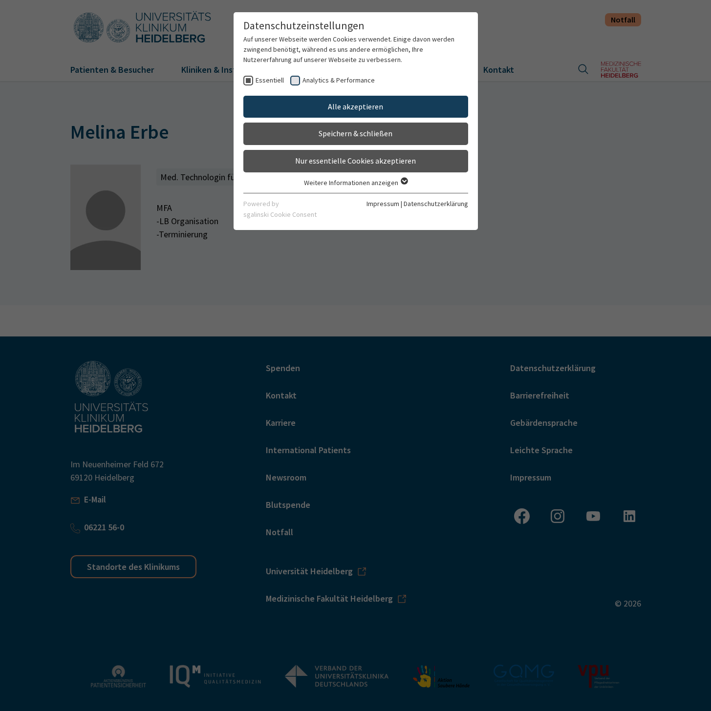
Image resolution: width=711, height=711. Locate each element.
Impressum (382, 203)
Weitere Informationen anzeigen (352, 182)
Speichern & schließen (355, 133)
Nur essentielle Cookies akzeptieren (355, 161)
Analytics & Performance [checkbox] (338, 80)
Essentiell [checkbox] (270, 80)
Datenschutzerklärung (436, 203)
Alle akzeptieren (355, 106)
